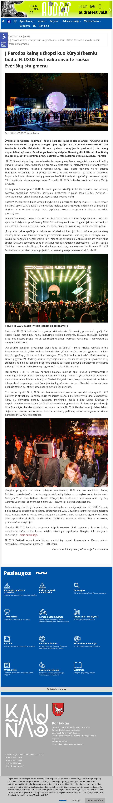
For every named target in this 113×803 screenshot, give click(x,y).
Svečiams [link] (25, 25)
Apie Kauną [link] (26, 21)
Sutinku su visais (95, 800)
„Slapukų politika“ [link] (40, 795)
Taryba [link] (54, 21)
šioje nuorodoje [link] (28, 535)
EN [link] (34, 25)
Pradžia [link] (11, 36)
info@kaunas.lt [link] (16, 766)
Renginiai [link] (44, 25)
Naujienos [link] (24, 36)
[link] (4, 36)
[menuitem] (3, 21)
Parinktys (76, 800)
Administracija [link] (71, 21)
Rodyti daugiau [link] (55, 689)
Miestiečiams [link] (91, 21)
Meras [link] (41, 21)
